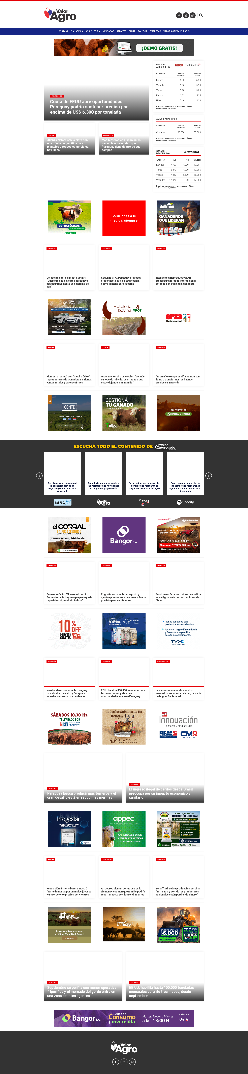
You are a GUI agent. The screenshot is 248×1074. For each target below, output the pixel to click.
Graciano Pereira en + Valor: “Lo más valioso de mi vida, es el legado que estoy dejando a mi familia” (123, 379)
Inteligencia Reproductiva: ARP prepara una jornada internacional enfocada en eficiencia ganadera (176, 280)
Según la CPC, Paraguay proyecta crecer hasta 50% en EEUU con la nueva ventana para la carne (121, 280)
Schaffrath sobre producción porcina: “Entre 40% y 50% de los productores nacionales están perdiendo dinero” (178, 891)
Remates (121, 31)
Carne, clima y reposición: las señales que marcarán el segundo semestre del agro (144, 486)
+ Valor (105, 347)
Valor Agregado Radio (176, 31)
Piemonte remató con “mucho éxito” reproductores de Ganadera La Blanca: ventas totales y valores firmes (69, 379)
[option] (62, 475)
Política (142, 31)
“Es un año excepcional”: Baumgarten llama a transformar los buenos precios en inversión (178, 379)
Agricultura (93, 31)
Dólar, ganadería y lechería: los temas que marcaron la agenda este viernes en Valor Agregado (185, 487)
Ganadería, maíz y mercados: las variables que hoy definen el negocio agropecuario (103, 486)
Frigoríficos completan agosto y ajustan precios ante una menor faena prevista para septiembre (123, 597)
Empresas (155, 31)
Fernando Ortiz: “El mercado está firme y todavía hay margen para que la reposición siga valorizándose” (69, 597)
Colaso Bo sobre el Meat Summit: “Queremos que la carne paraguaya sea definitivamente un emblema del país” (67, 282)
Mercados (108, 31)
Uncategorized (162, 661)
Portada (63, 31)
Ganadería (77, 31)
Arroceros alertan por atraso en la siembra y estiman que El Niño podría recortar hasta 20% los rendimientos (123, 891)
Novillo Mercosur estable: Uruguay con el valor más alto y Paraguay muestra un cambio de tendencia (67, 693)
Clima (132, 31)
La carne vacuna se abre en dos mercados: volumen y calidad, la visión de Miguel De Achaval (179, 693)
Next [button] (208, 475)
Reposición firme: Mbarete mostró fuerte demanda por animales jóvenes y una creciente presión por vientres (68, 891)
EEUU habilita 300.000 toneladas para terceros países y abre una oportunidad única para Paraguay (123, 693)
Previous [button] (39, 475)
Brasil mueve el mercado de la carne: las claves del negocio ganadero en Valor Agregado (63, 487)
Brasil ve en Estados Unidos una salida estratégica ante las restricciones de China (178, 597)
